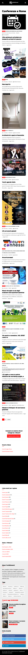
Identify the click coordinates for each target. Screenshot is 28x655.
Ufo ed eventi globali (9, 231)
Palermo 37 (11, 592)
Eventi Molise (5, 535)
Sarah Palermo (17, 132)
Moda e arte (12, 611)
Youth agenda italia (8, 182)
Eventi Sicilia (5, 516)
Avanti (9, 419)
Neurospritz (6, 84)
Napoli (11, 607)
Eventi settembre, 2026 (7, 549)
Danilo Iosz (16, 228)
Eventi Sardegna (5, 521)
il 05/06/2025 (5, 405)
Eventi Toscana (5, 499)
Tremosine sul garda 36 (19, 592)
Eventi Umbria (5, 530)
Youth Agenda (16, 179)
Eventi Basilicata (5, 525)
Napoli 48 (10, 590)
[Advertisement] (14, 470)
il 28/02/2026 (5, 228)
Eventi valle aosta (6, 537)
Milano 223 (10, 586)
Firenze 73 (21, 588)
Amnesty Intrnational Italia (18, 405)
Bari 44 (21, 590)
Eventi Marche (5, 528)
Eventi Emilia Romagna (7, 509)
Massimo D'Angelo (17, 81)
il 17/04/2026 (5, 132)
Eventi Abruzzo (5, 523)
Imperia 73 (15, 588)
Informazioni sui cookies (7, 652)
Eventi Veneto (5, 497)
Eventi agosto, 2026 (6, 547)
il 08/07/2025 (5, 367)
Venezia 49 (5, 590)
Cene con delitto (6, 551)
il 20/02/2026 (5, 288)
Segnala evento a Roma (13, 436)
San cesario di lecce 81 (7, 588)
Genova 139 (16, 586)
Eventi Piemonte (6, 502)
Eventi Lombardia (6, 494)
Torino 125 (22, 586)
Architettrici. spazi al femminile (13, 135)
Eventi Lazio (4, 492)
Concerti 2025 (5, 554)
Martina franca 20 (17, 596)
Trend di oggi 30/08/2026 (10, 600)
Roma (4, 31)
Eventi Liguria (5, 504)
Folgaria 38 (5, 592)
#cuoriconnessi (7, 257)
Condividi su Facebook (10, 635)
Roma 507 (4, 586)
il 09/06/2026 (5, 81)
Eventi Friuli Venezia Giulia (8, 518)
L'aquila (11, 613)
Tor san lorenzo (13, 624)
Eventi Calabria (5, 532)
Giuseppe (14, 288)
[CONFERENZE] (14, 21)
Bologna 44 (16, 590)
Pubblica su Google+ (9, 642)
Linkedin (7, 645)
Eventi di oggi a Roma (7, 449)
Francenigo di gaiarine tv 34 (13, 594)
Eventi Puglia (5, 506)
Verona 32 (22, 594)
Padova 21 (10, 596)
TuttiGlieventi (22, 651)
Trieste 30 (4, 596)
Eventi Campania (6, 511)
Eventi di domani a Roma (7, 451)
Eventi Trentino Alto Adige (8, 513)
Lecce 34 (4, 594)
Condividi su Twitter (9, 639)
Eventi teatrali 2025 (6, 556)
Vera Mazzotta (6, 34)
